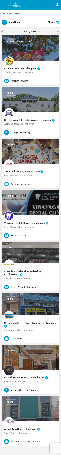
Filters (51, 22)
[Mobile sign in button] (57, 5)
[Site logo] (15, 5)
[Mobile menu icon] (4, 5)
